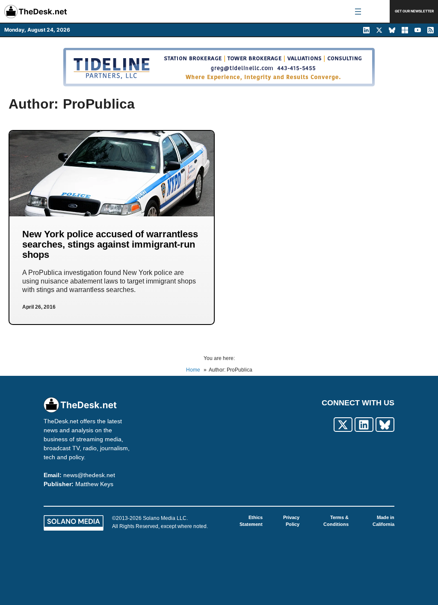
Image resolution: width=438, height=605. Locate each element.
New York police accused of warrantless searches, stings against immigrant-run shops (110, 244)
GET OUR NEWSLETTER (414, 11)
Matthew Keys (94, 484)
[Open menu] (358, 11)
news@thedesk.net (89, 475)
